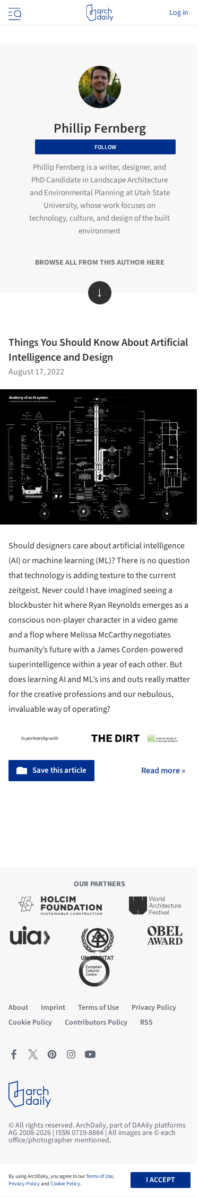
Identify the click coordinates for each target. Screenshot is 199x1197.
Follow (105, 147)
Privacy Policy (24, 1183)
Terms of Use (99, 1176)
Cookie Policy (65, 1183)
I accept (160, 1180)
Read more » (163, 770)
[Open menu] (13, 12)
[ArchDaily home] (99, 12)
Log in (178, 12)
